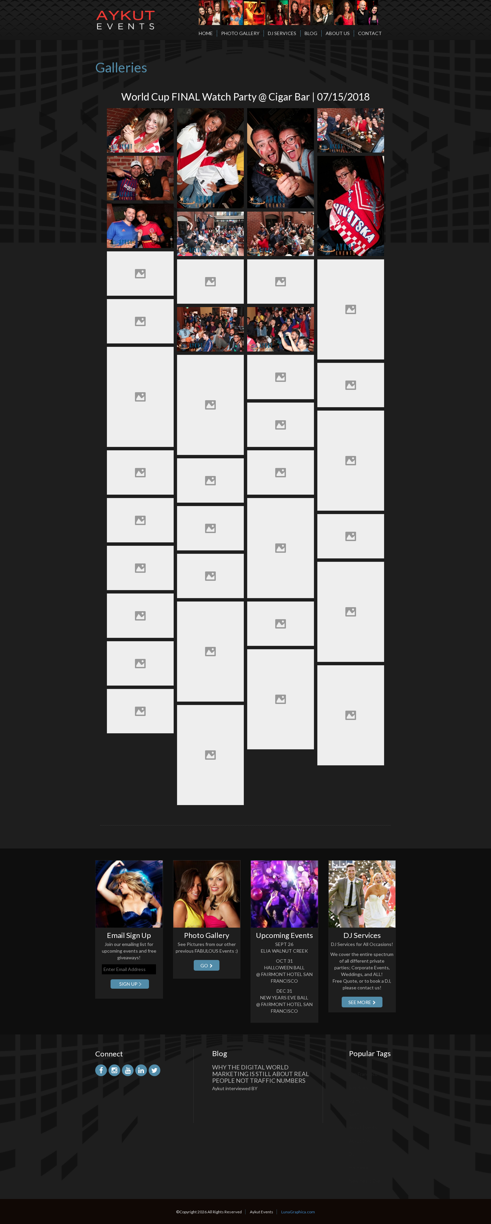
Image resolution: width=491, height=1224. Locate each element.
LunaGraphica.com (298, 1211)
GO (204, 965)
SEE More (359, 1002)
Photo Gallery (240, 33)
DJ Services (282, 33)
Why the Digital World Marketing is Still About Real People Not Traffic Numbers (260, 1073)
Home (206, 33)
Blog (311, 33)
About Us (338, 33)
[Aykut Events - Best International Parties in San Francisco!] (125, 14)
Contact (370, 33)
